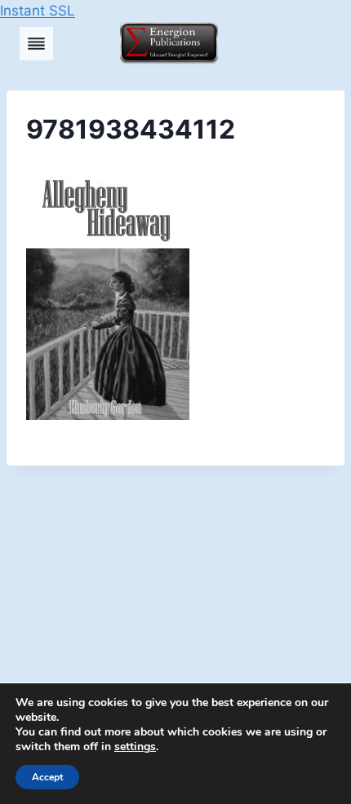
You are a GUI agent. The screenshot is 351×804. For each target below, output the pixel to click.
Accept (47, 777)
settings (135, 747)
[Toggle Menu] (36, 43)
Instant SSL (37, 10)
